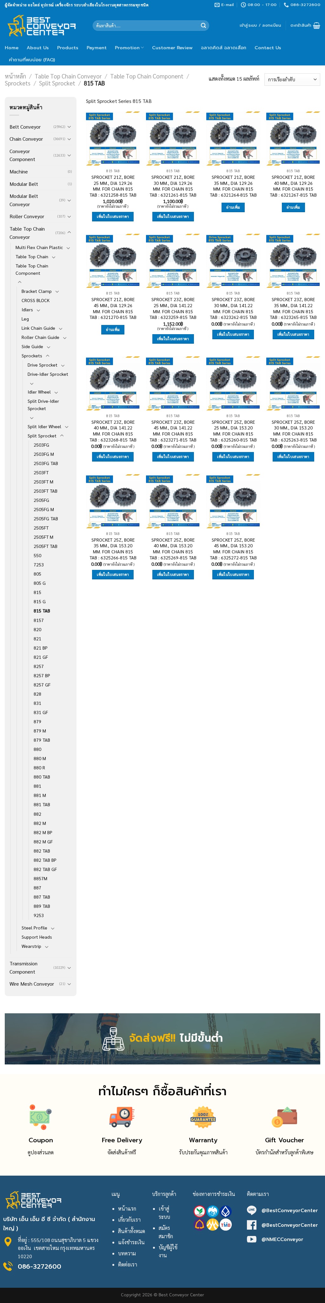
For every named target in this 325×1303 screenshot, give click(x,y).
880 (37, 749)
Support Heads (37, 937)
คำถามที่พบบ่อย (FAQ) (32, 59)
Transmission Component (23, 967)
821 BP (41, 648)
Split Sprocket (57, 83)
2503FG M (44, 454)
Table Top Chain (32, 256)
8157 (39, 620)
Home (11, 47)
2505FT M (43, 537)
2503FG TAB (46, 463)
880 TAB (42, 777)
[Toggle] (69, 126)
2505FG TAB (46, 518)
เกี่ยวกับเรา (129, 1219)
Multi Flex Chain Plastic (39, 247)
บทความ (127, 1253)
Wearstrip (31, 946)
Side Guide (32, 346)
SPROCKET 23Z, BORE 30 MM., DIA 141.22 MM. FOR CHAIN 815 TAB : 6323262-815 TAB (233, 308)
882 (37, 814)
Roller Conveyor (27, 216)
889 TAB (42, 906)
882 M (40, 823)
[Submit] (203, 25)
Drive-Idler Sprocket (48, 374)
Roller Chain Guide (40, 337)
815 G (40, 601)
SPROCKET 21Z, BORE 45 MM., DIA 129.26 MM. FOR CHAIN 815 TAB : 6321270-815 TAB (113, 308)
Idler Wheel (39, 392)
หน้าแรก (127, 1208)
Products (67, 47)
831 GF (41, 712)
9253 (39, 915)
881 (37, 786)
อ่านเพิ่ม (233, 207)
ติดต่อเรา (127, 1264)
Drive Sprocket (42, 365)
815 (37, 592)
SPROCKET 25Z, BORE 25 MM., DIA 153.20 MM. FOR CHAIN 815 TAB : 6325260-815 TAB (233, 430)
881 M (40, 795)
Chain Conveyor (26, 138)
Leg (25, 318)
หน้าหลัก (15, 76)
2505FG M (44, 509)
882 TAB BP (45, 860)
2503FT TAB (45, 491)
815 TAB (42, 610)
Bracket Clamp (37, 291)
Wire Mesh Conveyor (32, 983)
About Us (38, 47)
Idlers (27, 309)
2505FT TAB (45, 546)
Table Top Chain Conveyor (68, 76)
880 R (39, 767)
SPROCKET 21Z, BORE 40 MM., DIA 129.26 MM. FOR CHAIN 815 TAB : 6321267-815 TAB (293, 186)
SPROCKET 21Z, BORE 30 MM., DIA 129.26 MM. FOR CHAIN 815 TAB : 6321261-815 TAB (172, 186)
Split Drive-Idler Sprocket (43, 404)
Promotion (127, 47)
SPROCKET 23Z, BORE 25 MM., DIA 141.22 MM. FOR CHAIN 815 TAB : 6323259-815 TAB (172, 308)
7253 (39, 564)
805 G (40, 583)
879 (37, 721)
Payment (97, 47)
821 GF (41, 657)
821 (37, 638)
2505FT (41, 527)
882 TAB (42, 851)
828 (37, 694)
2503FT (41, 472)
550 (37, 555)
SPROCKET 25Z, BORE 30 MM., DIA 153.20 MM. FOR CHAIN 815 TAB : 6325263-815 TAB (293, 430)
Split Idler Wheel (44, 426)
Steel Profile (34, 927)
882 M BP (43, 832)
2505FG (41, 500)
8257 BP (42, 675)
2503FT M (43, 481)
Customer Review (172, 47)
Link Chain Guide (38, 328)
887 (37, 887)
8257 (39, 666)
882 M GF (43, 841)
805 (37, 574)
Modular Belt (24, 183)
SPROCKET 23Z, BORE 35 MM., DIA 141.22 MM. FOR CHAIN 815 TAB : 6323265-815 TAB (293, 308)
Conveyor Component (22, 155)
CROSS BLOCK (36, 300)
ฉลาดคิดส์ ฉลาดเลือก (223, 47)
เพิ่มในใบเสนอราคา (113, 216)
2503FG (41, 445)
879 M (40, 730)
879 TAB (42, 740)
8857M (40, 878)
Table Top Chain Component (146, 76)
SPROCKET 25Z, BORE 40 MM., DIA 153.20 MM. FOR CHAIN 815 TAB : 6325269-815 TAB (172, 548)
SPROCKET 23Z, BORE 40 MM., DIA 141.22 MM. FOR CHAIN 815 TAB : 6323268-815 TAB (113, 430)
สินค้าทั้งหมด (131, 1231)
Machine (19, 171)
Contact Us (268, 47)
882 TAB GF (45, 869)
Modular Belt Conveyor (24, 199)
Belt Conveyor (25, 126)
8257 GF (42, 684)
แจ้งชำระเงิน (131, 1242)
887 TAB (42, 897)
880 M (40, 758)
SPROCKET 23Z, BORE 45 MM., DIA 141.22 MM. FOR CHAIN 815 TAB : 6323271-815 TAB (172, 430)
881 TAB (42, 804)
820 (37, 629)
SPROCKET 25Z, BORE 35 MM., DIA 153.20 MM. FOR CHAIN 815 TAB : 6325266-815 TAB (113, 548)
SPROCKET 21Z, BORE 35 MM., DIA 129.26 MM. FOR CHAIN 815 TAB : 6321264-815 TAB (233, 186)
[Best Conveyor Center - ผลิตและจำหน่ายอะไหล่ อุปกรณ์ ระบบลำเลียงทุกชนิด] (44, 25)
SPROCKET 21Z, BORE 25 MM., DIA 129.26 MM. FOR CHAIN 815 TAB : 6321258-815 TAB (113, 186)
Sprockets (17, 83)
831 (37, 703)
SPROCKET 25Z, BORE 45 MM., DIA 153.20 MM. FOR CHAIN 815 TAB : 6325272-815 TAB (233, 548)
